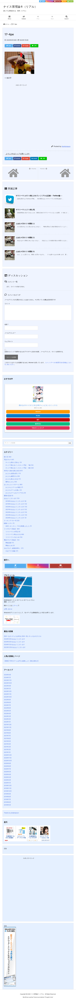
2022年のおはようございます (16, 512)
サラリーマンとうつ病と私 (25, 210)
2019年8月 (7, 796)
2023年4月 (7, 686)
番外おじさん (11, 482)
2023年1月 (7, 688)
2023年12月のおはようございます (14, 647)
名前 (6, 324)
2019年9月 (7, 794)
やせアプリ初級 (12, 551)
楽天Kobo (38, 424)
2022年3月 (7, 716)
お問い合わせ (8, 609)
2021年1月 (7, 752)
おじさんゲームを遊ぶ (14, 490)
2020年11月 (7, 758)
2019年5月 (7, 805)
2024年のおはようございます (16, 518)
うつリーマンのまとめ (14, 537)
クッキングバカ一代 (11, 520)
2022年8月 (7, 702)
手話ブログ (9, 459)
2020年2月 (7, 780)
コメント (7, 303)
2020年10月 (8, 760)
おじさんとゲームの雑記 (14, 487)
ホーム (7, 24)
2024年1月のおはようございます (14, 644)
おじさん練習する (13, 476)
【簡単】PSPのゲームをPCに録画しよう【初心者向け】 (21, 661)
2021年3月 (7, 747)
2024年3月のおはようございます (14, 639)
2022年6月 (7, 708)
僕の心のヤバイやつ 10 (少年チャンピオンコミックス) (38, 405)
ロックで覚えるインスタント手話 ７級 (19, 465)
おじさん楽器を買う (13, 473)
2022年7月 (7, 705)
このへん (15, 605)
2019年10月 (8, 791)
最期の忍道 (8, 495)
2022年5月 (7, 711)
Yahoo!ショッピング (38, 428)
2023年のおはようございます (16, 515)
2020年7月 (7, 769)
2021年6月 (7, 738)
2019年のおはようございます (16, 504)
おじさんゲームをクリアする (16, 493)
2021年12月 (7, 724)
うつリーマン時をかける (15, 534)
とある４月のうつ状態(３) (25, 251)
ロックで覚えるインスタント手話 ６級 (20, 468)
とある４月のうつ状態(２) (25, 237)
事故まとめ (10, 545)
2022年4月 (7, 713)
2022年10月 (8, 697)
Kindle (38, 415)
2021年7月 (7, 735)
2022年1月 (7, 722)
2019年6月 (7, 802)
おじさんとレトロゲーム (13, 484)
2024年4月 (7, 674)
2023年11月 (7, 680)
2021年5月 (7, 741)
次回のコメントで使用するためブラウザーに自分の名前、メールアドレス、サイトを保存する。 (34, 351)
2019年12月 (7, 785)
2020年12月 (8, 755)
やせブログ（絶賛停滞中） (13, 548)
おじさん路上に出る (13, 479)
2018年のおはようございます (16, 501)
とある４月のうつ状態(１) (25, 224)
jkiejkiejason (66, 146)
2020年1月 (7, 783)
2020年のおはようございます (16, 506)
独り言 (7, 457)
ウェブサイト (9, 341)
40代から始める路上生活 (13, 470)
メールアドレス (10, 333)
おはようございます (11, 498)
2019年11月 (7, 788)
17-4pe (15, 24)
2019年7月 (7, 799)
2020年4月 (7, 774)
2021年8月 (7, 733)
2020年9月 (7, 763)
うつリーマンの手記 (13, 531)
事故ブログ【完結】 (11, 540)
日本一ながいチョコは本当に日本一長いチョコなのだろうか (22, 636)
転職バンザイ (9, 523)
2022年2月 (7, 719)
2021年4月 (7, 744)
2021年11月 (7, 727)
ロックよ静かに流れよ (14, 462)
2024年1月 (7, 677)
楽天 (38, 420)
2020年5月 (7, 771)
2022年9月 (7, 699)
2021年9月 (7, 730)
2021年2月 (7, 749)
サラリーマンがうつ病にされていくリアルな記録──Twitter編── (39, 196)
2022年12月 (7, 691)
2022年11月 (7, 694)
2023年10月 (8, 683)
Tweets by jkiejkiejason (11, 813)
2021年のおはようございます (16, 509)
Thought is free (49, 997)
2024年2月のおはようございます (14, 642)
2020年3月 (7, 777)
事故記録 (10, 542)
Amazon (38, 411)
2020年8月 (7, 766)
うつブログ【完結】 (12, 529)
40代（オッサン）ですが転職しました (19, 526)
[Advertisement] (19, 99)
